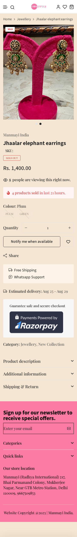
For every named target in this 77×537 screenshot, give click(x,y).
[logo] (39, 6)
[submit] (69, 428)
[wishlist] (65, 7)
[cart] (71, 7)
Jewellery (24, 19)
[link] (65, 33)
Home (7, 19)
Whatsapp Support (29, 277)
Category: (11, 344)
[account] (58, 7)
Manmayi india (16, 134)
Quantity (10, 227)
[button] (5, 7)
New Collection (51, 344)
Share (14, 255)
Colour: (14, 206)
